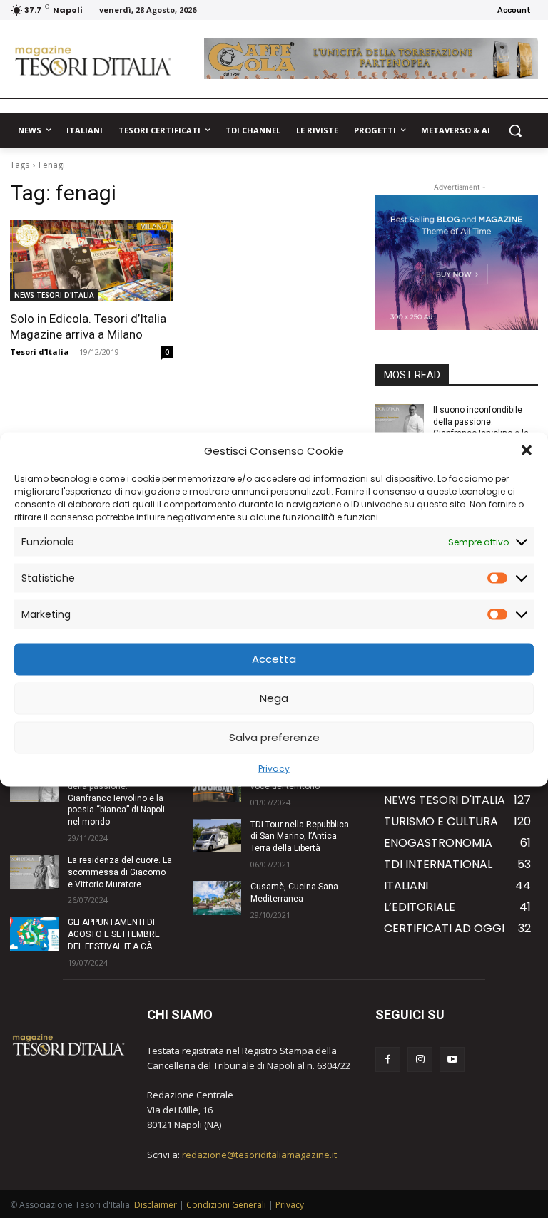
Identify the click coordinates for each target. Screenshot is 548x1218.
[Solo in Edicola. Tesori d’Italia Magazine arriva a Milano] (91, 260)
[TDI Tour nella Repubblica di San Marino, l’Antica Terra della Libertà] (217, 836)
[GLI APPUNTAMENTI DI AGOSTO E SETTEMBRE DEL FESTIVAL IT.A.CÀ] (34, 934)
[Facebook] (387, 1059)
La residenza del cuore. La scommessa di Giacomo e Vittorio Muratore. (120, 872)
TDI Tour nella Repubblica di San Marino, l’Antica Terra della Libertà (299, 837)
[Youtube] (452, 1059)
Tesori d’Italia (39, 351)
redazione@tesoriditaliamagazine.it (259, 1154)
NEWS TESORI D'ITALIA (54, 295)
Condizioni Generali (226, 1205)
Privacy (274, 768)
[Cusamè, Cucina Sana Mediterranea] (217, 898)
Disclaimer (155, 1205)
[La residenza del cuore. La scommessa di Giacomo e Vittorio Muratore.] (34, 872)
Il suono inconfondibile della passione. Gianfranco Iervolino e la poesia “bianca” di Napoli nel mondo (116, 798)
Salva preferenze (274, 737)
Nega (274, 698)
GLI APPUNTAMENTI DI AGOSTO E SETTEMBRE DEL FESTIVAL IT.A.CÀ (114, 934)
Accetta (274, 658)
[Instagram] (419, 1059)
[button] (526, 450)
